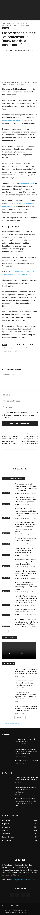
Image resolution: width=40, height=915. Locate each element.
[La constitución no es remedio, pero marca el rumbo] (7, 741)
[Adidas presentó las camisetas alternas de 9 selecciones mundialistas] (7, 790)
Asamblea (12, 345)
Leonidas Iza (17, 348)
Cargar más (19, 717)
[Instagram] (17, 895)
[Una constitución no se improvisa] (7, 763)
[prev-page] (3, 631)
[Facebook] (12, 895)
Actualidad (10, 23)
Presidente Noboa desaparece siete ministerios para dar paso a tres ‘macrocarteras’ (26, 573)
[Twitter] (23, 895)
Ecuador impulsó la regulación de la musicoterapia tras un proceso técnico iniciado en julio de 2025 (26, 671)
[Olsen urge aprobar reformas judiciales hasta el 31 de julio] (7, 612)
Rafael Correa (7, 351)
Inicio (4, 23)
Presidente (26, 348)
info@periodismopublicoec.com (23, 880)
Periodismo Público (21, 627)
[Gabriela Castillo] (3, 51)
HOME (31, 345)
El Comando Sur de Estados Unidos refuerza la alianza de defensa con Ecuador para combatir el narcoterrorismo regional (25, 527)
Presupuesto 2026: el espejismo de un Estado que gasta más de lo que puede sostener (26, 751)
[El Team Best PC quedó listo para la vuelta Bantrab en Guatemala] (7, 780)
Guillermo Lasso (22, 345)
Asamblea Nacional (12, 120)
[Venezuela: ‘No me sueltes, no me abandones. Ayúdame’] (7, 541)
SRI (15, 351)
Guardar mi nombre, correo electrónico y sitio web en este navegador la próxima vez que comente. (20, 415)
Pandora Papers (27, 183)
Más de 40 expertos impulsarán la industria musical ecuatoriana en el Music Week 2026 (26, 708)
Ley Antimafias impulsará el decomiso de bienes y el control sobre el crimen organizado (26, 500)
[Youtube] (28, 895)
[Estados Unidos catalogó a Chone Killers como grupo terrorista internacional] (7, 551)
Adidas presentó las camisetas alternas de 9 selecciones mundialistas (25, 790)
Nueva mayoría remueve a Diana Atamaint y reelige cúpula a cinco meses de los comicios (26, 562)
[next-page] (7, 631)
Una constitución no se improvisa (26, 760)
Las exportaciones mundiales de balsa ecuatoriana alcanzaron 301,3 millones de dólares (26, 683)
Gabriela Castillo (13, 50)
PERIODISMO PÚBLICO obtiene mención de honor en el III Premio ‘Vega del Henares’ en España (26, 622)
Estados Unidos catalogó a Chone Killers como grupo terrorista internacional (24, 551)
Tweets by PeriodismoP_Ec (12, 724)
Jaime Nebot (7, 348)
